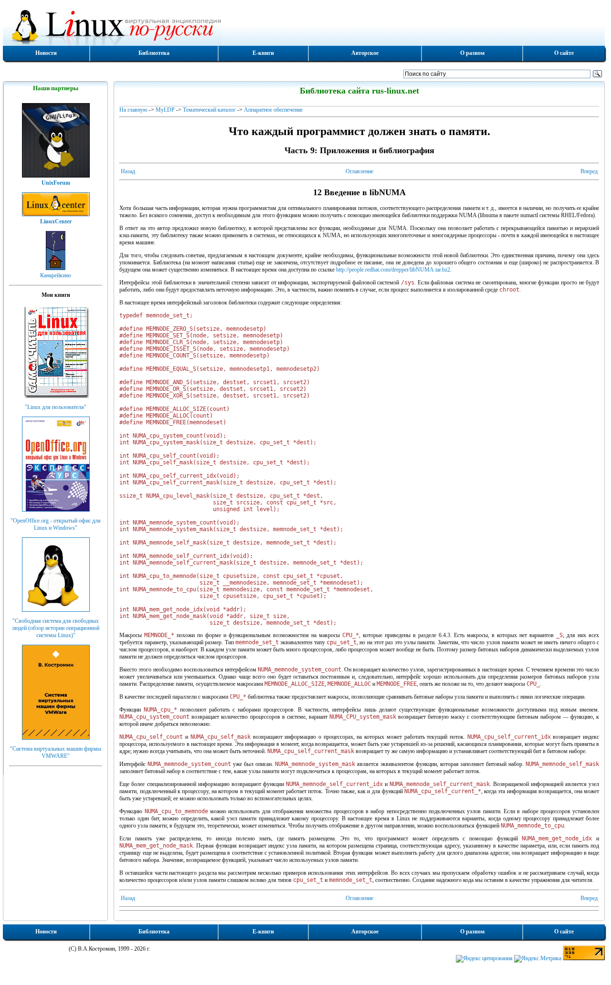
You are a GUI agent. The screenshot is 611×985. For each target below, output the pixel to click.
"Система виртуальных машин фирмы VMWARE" (55, 752)
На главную (133, 109)
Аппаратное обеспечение (273, 109)
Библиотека (153, 53)
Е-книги (263, 53)
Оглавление (359, 171)
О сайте (564, 53)
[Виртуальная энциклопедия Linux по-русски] (304, 26)
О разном (472, 53)
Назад (128, 171)
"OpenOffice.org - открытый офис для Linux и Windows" (56, 524)
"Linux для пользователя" (55, 407)
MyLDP (165, 109)
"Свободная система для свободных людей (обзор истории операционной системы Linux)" (55, 628)
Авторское (365, 53)
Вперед (589, 171)
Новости (46, 53)
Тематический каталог (209, 109)
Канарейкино (55, 275)
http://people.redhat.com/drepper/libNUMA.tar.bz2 (393, 269)
